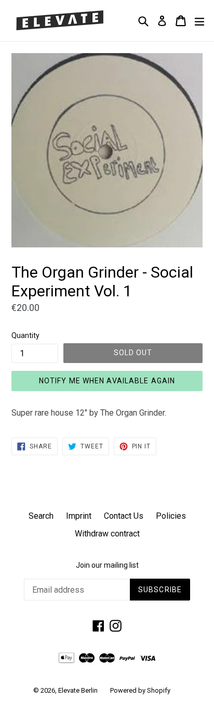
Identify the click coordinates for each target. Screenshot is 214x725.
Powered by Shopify (140, 690)
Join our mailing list (107, 565)
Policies (171, 516)
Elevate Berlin (78, 690)
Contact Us (123, 516)
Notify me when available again (107, 381)
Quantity (25, 335)
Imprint (78, 516)
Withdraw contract (107, 534)
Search (41, 516)
